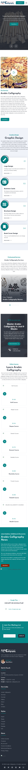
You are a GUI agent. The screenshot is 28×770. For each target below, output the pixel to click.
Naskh (2, 716)
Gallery (3, 699)
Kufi (2, 728)
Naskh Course (14, 521)
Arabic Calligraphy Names (13, 299)
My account (4, 743)
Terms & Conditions (6, 746)
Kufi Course (14, 402)
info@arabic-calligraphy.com (12, 681)
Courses (3, 697)
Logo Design (8, 166)
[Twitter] (8, 767)
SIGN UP (21, 636)
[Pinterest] (16, 767)
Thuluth (3, 721)
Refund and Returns (6, 748)
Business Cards (9, 188)
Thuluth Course (14, 497)
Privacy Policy (4, 750)
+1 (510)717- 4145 (10, 679)
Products (3, 741)
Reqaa (2, 719)
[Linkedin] (12, 767)
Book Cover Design (11, 233)
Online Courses (5, 738)
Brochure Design (10, 211)
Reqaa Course (14, 426)
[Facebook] (4, 767)
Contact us (20, 2)
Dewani (3, 724)
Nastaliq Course (14, 474)
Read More (14, 24)
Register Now (13, 343)
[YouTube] (19, 767)
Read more (7, 173)
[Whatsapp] (23, 767)
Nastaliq (3, 726)
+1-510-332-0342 (16, 350)
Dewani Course (14, 450)
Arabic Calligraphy (6, 692)
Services (3, 694)
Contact (3, 706)
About (2, 702)
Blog (2, 704)
